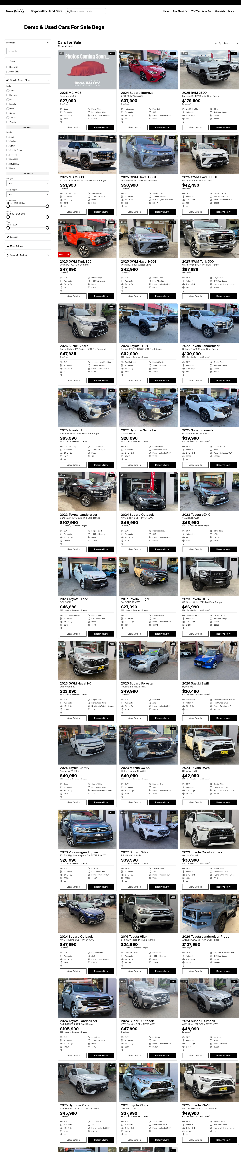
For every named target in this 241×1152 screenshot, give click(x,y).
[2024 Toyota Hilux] (148, 323)
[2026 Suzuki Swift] (209, 660)
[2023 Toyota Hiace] (87, 576)
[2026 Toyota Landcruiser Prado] (209, 913)
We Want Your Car (201, 11)
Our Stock (178, 11)
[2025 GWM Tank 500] (209, 238)
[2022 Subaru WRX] (148, 829)
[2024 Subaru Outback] (148, 491)
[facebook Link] (237, 2)
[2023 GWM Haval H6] (87, 660)
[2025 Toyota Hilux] (87, 407)
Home (166, 11)
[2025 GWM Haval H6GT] (148, 154)
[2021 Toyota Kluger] (148, 1082)
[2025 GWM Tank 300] (87, 238)
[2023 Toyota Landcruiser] (87, 491)
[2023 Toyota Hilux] (209, 576)
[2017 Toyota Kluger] (148, 576)
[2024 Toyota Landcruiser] (87, 998)
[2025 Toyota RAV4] (209, 1082)
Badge (9, 178)
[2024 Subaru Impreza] (148, 69)
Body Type (11, 189)
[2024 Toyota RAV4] (209, 745)
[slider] (8, 206)
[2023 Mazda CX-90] (148, 745)
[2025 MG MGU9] (87, 154)
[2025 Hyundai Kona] (87, 1082)
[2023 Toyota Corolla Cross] (209, 829)
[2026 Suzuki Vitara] (87, 323)
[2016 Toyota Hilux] (148, 913)
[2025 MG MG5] (87, 69)
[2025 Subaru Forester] (209, 407)
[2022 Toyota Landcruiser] (209, 323)
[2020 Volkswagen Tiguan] (87, 829)
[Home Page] (15, 11)
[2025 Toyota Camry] (87, 745)
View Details (73, 127)
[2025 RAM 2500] (209, 69)
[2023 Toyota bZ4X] (209, 491)
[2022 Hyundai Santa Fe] (148, 407)
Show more (27, 127)
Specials (220, 11)
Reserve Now (101, 127)
